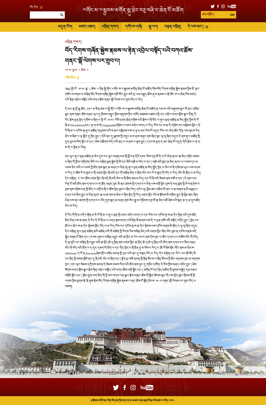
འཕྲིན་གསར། (110, 26)
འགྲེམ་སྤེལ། (70, 77)
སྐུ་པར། (153, 26)
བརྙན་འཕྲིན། (172, 26)
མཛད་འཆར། (87, 26)
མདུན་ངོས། (65, 26)
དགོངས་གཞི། (133, 26)
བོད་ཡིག (34, 7)
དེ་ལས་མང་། (196, 26)
